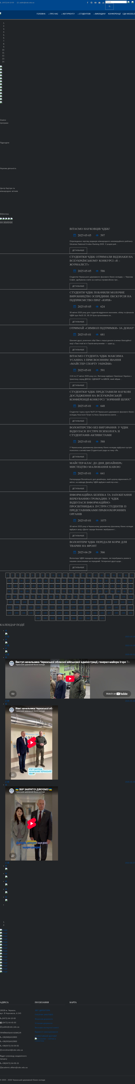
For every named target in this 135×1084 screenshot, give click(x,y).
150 (59, 613)
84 (118, 591)
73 (52, 591)
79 (88, 591)
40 (106, 581)
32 (58, 581)
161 (38, 618)
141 (123, 607)
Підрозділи (4, 143)
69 (27, 591)
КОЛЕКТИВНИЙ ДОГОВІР (46, 1036)
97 (69, 597)
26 (21, 581)
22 (126, 575)
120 (101, 602)
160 (130, 613)
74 (58, 591)
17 (96, 575)
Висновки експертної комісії (47, 1028)
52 (52, 586)
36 (82, 581)
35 (76, 581)
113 (52, 602)
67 (15, 591)
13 (71, 575)
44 (131, 581)
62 (112, 586)
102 (102, 597)
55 (70, 586)
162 (45, 618)
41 (112, 581)
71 (40, 591)
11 (59, 575)
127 (23, 607)
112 (45, 602)
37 (88, 581)
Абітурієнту (69, 14)
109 (24, 602)
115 (66, 602)
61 (106, 586)
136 (87, 607)
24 (9, 581)
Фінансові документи (44, 1019)
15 (83, 575)
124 (129, 602)
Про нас (54, 14)
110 (31, 602)
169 (95, 618)
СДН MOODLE (129, 14)
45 (9, 586)
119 (94, 602)
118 (87, 602)
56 (76, 586)
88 (15, 597)
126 (16, 607)
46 (15, 586)
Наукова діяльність (8, 168)
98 (75, 597)
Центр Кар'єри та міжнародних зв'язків (9, 189)
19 (108, 575)
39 (100, 581)
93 (45, 597)
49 (34, 586)
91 (33, 597)
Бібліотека (4, 214)
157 (109, 613)
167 (80, 618)
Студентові (85, 14)
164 (59, 618)
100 (88, 597)
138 (102, 607)
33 (64, 581)
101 (95, 597)
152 (73, 613)
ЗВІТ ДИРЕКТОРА (42, 1010)
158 (116, 613)
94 (51, 597)
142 (130, 607)
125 (9, 607)
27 (27, 581)
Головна (41, 14)
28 (34, 581)
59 (94, 586)
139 (109, 607)
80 (94, 591)
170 (102, 618)
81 (100, 591)
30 (46, 581)
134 (73, 607)
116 (73, 602)
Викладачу (100, 14)
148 (45, 613)
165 (66, 618)
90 (27, 597)
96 (63, 597)
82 (106, 591)
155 (95, 613)
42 (118, 581)
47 (21, 586)
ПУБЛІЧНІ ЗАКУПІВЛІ (44, 1015)
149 (52, 613)
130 (45, 607)
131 (52, 607)
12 (65, 575)
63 (118, 586)
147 (38, 613)
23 (132, 575)
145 (23, 613)
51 (46, 586)
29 (40, 581)
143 (9, 613)
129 (38, 607)
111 (38, 602)
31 (52, 581)
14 (77, 575)
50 (40, 586)
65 (131, 586)
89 (21, 597)
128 (30, 607)
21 (120, 575)
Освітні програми (4, 121)
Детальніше (78, 250)
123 (122, 602)
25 (15, 581)
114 (59, 602)
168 (88, 618)
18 (102, 575)
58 (88, 586)
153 (80, 613)
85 (125, 591)
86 (131, 591)
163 (52, 618)
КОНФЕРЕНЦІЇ (114, 14)
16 (89, 575)
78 (82, 591)
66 (9, 591)
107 (10, 602)
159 (123, 613)
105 (123, 597)
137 (95, 607)
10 (53, 575)
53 (58, 586)
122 (115, 602)
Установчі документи (43, 1023)
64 (125, 586)
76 (70, 591)
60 (100, 586)
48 (27, 586)
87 (9, 597)
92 (39, 597)
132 (59, 607)
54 (64, 586)
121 (108, 602)
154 (87, 613)
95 (57, 597)
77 (76, 591)
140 (116, 607)
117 (80, 602)
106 (130, 597)
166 (73, 618)
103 (109, 597)
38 (94, 581)
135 (80, 607)
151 (66, 613)
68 (21, 591)
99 (81, 597)
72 (46, 591)
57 (82, 586)
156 (102, 613)
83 (112, 591)
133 (66, 607)
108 (17, 602)
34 (70, 581)
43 (125, 581)
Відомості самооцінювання (46, 1032)
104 (116, 597)
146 (30, 613)
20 (114, 575)
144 (16, 613)
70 (34, 591)
